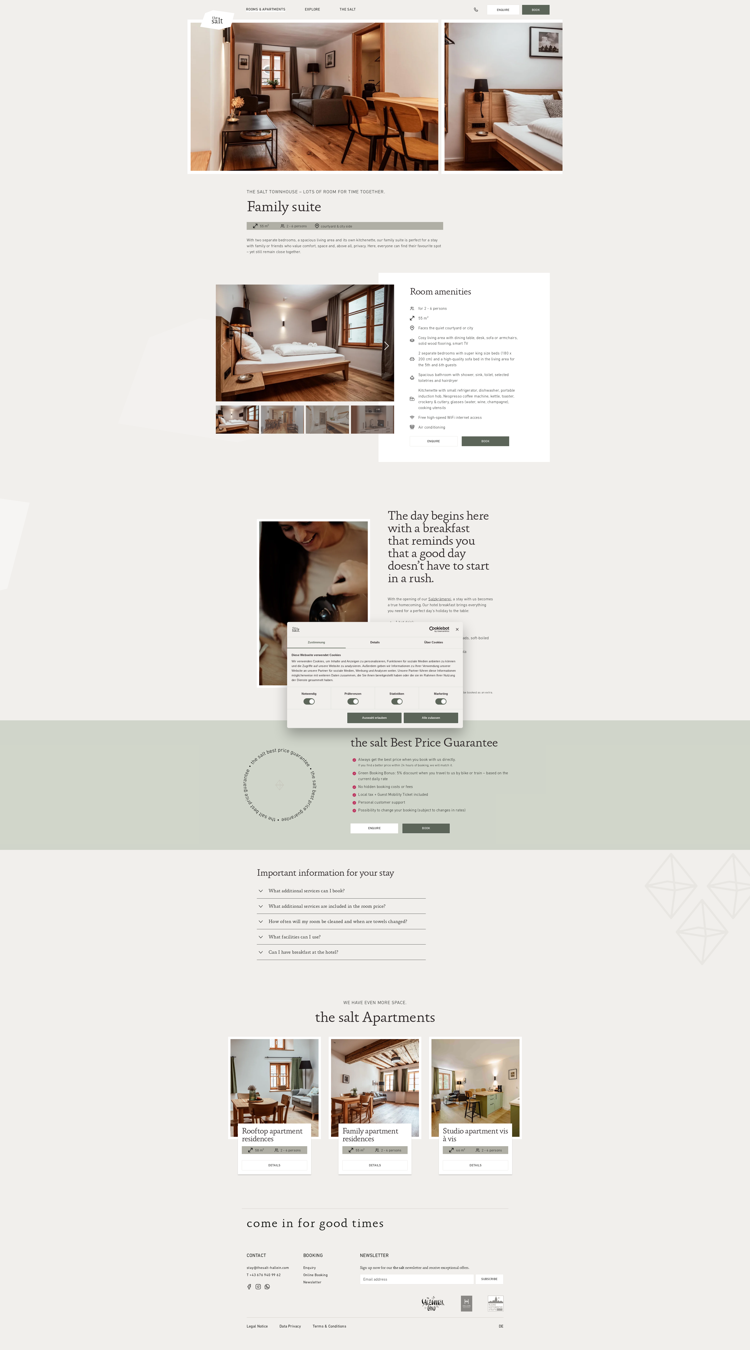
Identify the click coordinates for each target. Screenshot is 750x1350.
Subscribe (489, 1279)
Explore (312, 9)
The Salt (348, 9)
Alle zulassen (431, 717)
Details (274, 1165)
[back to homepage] (217, 20)
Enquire (503, 10)
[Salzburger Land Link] (433, 1303)
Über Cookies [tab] (433, 642)
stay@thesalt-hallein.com (268, 1268)
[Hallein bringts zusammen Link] (466, 1303)
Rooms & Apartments (265, 9)
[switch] (353, 701)
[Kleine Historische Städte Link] (496, 1303)
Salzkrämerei (439, 599)
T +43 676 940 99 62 (264, 1275)
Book (536, 10)
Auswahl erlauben (374, 717)
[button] (386, 346)
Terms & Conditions (329, 1327)
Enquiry (309, 1268)
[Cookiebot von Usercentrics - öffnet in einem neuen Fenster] (432, 629)
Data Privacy (290, 1327)
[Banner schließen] (457, 629)
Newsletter (312, 1282)
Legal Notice (257, 1327)
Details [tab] (375, 642)
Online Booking (315, 1275)
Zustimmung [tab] (316, 642)
